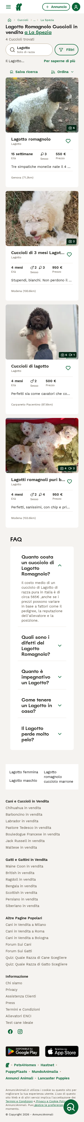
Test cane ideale (19, 1023)
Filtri (70, 50)
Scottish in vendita (21, 893)
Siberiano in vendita (22, 906)
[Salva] (68, 141)
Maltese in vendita (21, 847)
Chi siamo (14, 983)
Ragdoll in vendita (21, 879)
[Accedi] (76, 7)
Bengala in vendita (21, 886)
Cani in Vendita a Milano (26, 925)
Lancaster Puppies (54, 1078)
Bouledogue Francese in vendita (33, 834)
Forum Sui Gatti (19, 951)
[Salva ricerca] (70, 1106)
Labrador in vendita (22, 821)
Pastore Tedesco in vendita (28, 828)
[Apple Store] (61, 1051)
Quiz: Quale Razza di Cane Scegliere (36, 958)
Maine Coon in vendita (24, 866)
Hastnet (47, 1065)
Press (10, 1003)
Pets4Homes (25, 1065)
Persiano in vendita (22, 899)
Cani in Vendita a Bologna (27, 938)
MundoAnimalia (45, 1071)
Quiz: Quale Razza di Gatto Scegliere (36, 964)
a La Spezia (38, 32)
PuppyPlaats (16, 1071)
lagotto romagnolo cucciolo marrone (58, 777)
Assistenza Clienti (21, 996)
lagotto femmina (23, 772)
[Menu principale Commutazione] (8, 7)
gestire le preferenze (48, 1105)
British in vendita (20, 873)
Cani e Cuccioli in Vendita (27, 801)
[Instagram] (20, 1031)
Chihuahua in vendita (23, 808)
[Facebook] (10, 1031)
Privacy (12, 990)
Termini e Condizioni (23, 1009)
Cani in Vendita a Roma (25, 931)
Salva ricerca (26, 72)
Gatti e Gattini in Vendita (27, 860)
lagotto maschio (23, 780)
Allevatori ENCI (18, 1016)
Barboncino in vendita (24, 814)
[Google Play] (22, 1051)
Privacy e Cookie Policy (51, 1101)
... (34, 20)
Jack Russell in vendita (25, 841)
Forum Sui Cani (18, 944)
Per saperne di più (59, 61)
